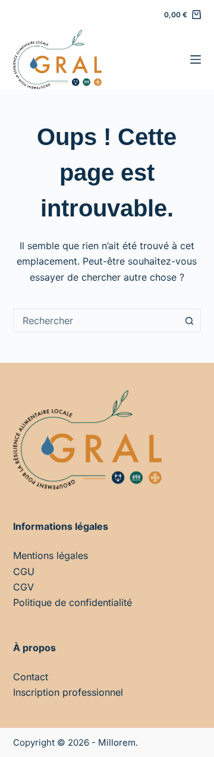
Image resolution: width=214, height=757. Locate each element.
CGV (23, 587)
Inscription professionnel (68, 692)
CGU (23, 571)
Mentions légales (50, 555)
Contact (30, 677)
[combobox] (96, 320)
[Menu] (195, 59)
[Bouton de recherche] (189, 320)
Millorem (117, 742)
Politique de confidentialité (72, 602)
